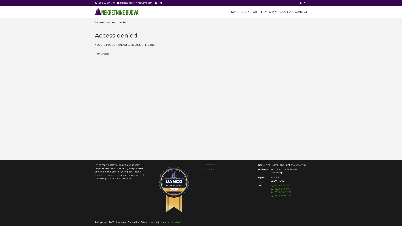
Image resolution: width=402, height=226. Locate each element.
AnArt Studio (171, 222)
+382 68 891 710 (281, 185)
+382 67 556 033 (282, 195)
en (301, 3)
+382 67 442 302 (282, 192)
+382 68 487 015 (282, 189)
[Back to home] (116, 12)
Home (99, 22)
